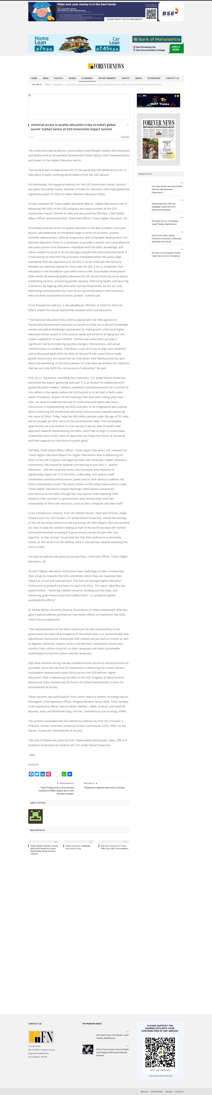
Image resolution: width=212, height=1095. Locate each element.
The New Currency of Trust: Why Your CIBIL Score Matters (114, 847)
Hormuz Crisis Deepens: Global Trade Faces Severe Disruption (166, 254)
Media (138, 78)
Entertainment (107, 78)
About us (145, 1091)
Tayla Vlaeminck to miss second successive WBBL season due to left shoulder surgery (56, 790)
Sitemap (168, 1091)
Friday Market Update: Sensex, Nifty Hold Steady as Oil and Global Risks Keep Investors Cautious (44, 849)
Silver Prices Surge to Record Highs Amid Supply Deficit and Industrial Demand (112, 1052)
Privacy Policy (157, 1091)
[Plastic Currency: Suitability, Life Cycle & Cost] (78, 840)
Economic (87, 78)
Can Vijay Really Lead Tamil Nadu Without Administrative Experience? (167, 189)
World (72, 78)
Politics (58, 78)
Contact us (172, 78)
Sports (126, 78)
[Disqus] (79, 896)
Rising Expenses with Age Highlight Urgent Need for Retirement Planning (164, 206)
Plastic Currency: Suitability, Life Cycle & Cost (78, 847)
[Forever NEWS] (106, 65)
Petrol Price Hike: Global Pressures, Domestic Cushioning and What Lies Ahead (166, 238)
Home (34, 78)
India (45, 78)
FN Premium (154, 78)
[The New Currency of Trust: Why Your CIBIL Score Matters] (114, 840)
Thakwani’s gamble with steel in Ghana (104, 787)
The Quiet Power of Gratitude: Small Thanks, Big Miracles (165, 222)
